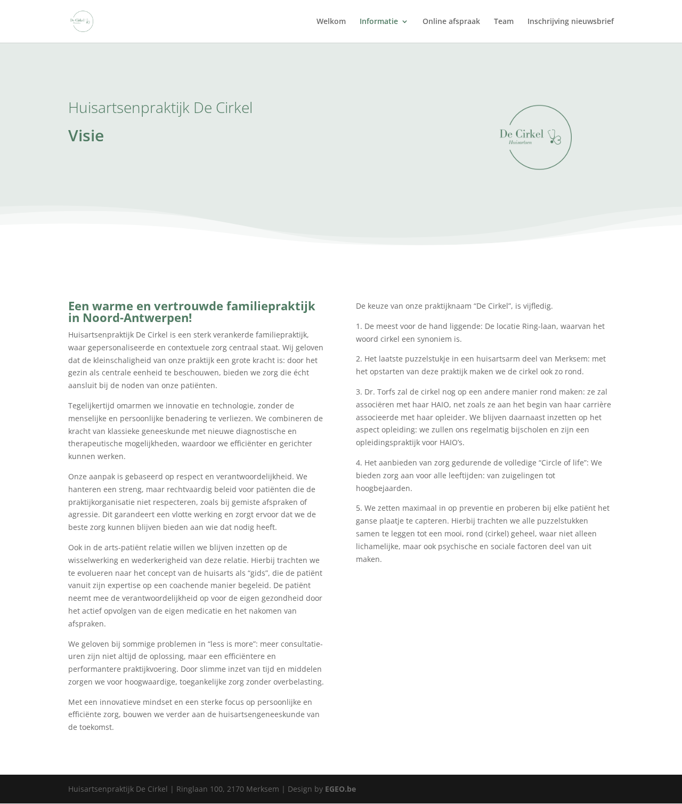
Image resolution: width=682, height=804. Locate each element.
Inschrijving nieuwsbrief (570, 22)
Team (504, 22)
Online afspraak (451, 22)
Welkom (331, 22)
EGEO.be (340, 789)
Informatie (379, 22)
